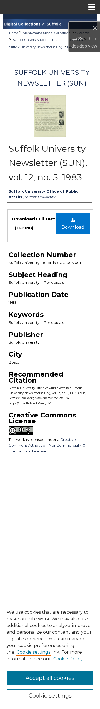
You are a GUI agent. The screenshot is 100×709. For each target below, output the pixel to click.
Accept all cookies (50, 678)
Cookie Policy (68, 658)
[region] (50, 655)
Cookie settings (33, 652)
